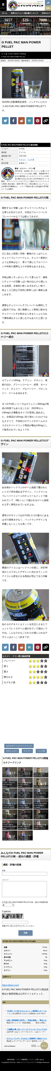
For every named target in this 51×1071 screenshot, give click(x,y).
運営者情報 (10, 1059)
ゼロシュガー (11, 751)
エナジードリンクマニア (28, 1062)
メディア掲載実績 (21, 1059)
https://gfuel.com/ (10, 985)
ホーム (4, 13)
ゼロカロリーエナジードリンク (19, 746)
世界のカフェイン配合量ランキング (24, 13)
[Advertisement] (25, 134)
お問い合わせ (39, 1059)
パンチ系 (30, 160)
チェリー (22, 160)
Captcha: (6, 911)
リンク (31, 1059)
